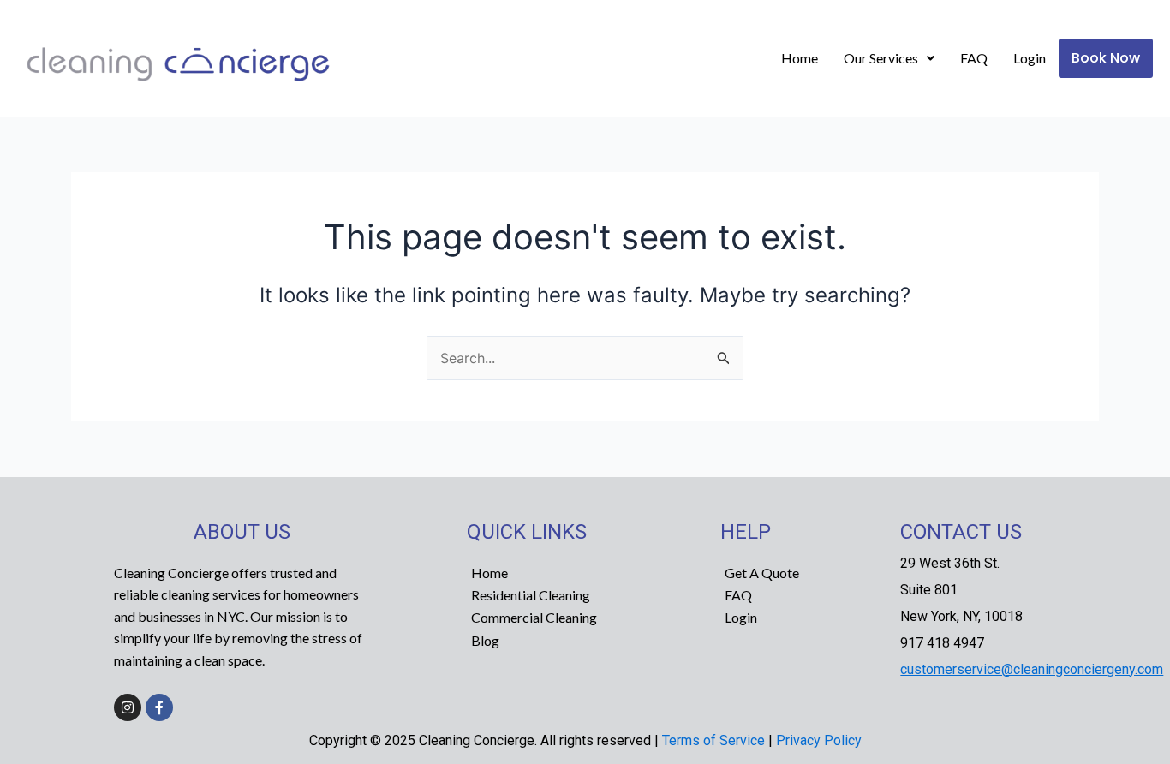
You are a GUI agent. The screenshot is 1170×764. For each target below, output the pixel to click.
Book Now (1106, 58)
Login (1029, 58)
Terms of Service (713, 740)
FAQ (974, 58)
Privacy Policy (819, 740)
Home (799, 58)
